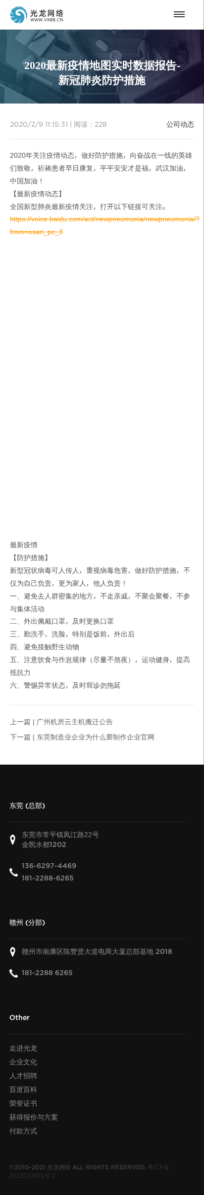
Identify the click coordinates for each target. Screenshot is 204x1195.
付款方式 (23, 1130)
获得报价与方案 (33, 1117)
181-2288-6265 (48, 878)
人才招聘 (23, 1075)
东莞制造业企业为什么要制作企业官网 (95, 737)
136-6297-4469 (49, 866)
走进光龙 (23, 1048)
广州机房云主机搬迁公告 (75, 721)
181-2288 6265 (47, 973)
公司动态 (180, 124)
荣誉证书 (23, 1103)
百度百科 (23, 1089)
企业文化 (23, 1061)
